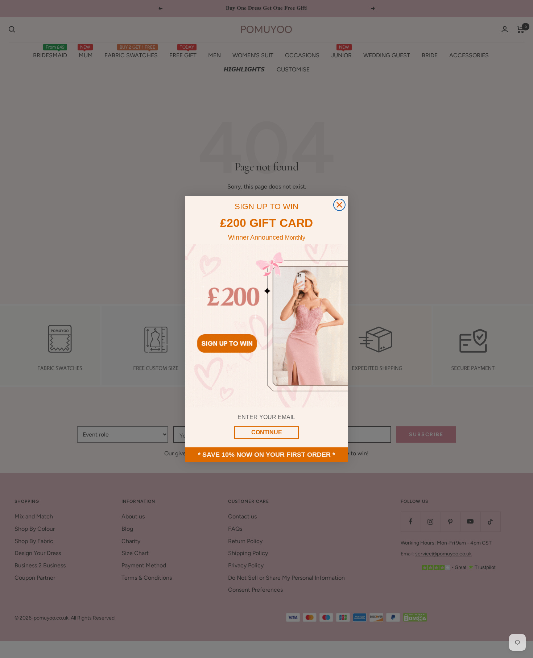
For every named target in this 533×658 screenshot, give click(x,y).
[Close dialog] (339, 205)
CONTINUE (266, 432)
